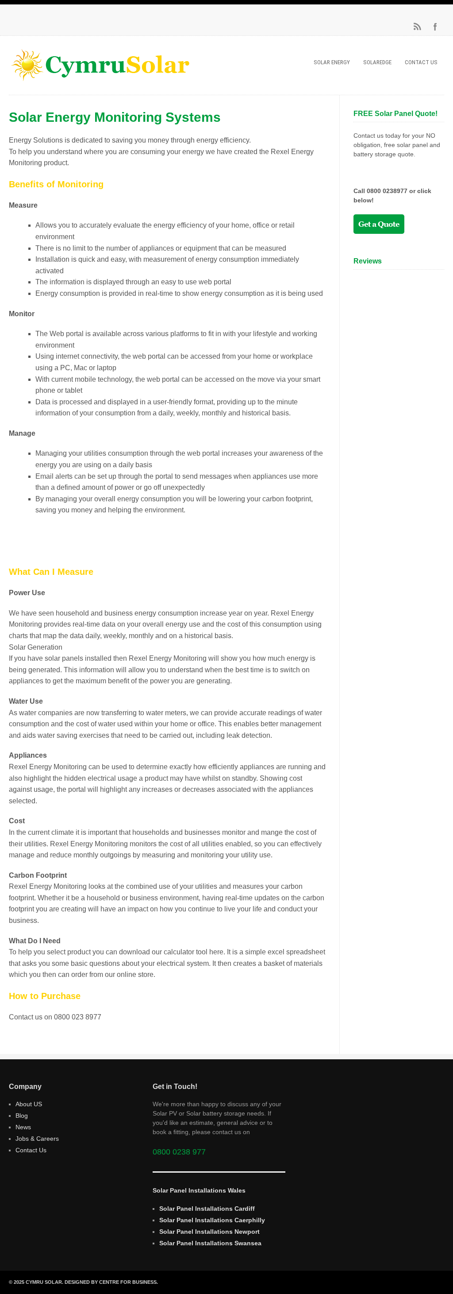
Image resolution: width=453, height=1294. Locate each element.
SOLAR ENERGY (332, 62)
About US (28, 1104)
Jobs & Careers (37, 1138)
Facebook (435, 26)
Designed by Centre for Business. (111, 1282)
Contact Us (421, 62)
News (23, 1127)
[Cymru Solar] (99, 79)
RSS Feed (417, 26)
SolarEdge (377, 62)
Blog (21, 1115)
